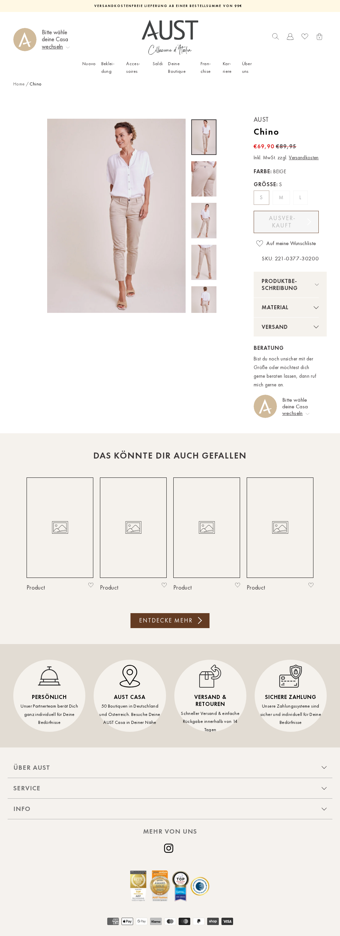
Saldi (158, 64)
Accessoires (133, 67)
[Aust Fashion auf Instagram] (170, 848)
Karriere (227, 67)
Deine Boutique (177, 67)
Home (19, 84)
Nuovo (89, 64)
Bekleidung (108, 67)
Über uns (247, 67)
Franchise (206, 67)
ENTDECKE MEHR (166, 620)
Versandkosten (304, 158)
